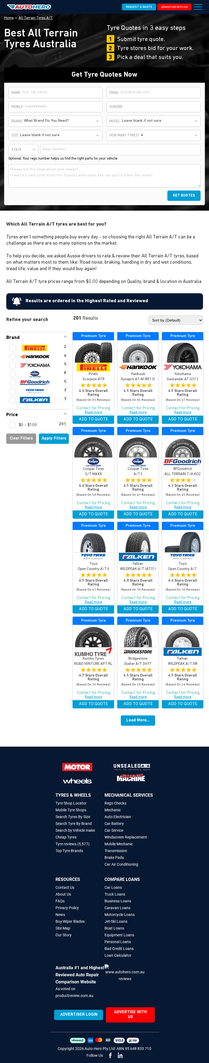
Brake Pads (114, 857)
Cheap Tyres (66, 837)
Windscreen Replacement (125, 837)
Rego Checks (115, 803)
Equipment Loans (119, 935)
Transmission (115, 851)
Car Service (113, 830)
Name (15, 93)
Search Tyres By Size (73, 817)
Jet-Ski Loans (115, 921)
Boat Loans (114, 928)
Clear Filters (21, 439)
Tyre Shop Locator (71, 803)
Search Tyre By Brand (74, 823)
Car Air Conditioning (121, 864)
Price (12, 415)
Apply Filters (54, 439)
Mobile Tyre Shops (71, 810)
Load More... (138, 720)
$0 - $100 (28, 425)
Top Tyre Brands (69, 851)
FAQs (60, 901)
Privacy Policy (67, 908)
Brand (13, 337)
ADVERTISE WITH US (174, 7)
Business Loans (117, 901)
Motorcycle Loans (119, 914)
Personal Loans (117, 942)
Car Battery (114, 823)
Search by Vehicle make (75, 830)
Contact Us (65, 887)
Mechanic (112, 810)
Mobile (17, 107)
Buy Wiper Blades (70, 921)
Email (114, 93)
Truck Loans (114, 894)
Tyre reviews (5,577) (73, 844)
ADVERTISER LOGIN (78, 1015)
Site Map (63, 928)
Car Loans (113, 887)
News (60, 914)
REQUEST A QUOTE (139, 7)
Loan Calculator (117, 955)
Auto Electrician (117, 817)
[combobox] (62, 121)
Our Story (64, 935)
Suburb (115, 107)
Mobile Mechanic (118, 844)
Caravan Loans (117, 908)
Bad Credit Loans (119, 948)
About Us (63, 894)
